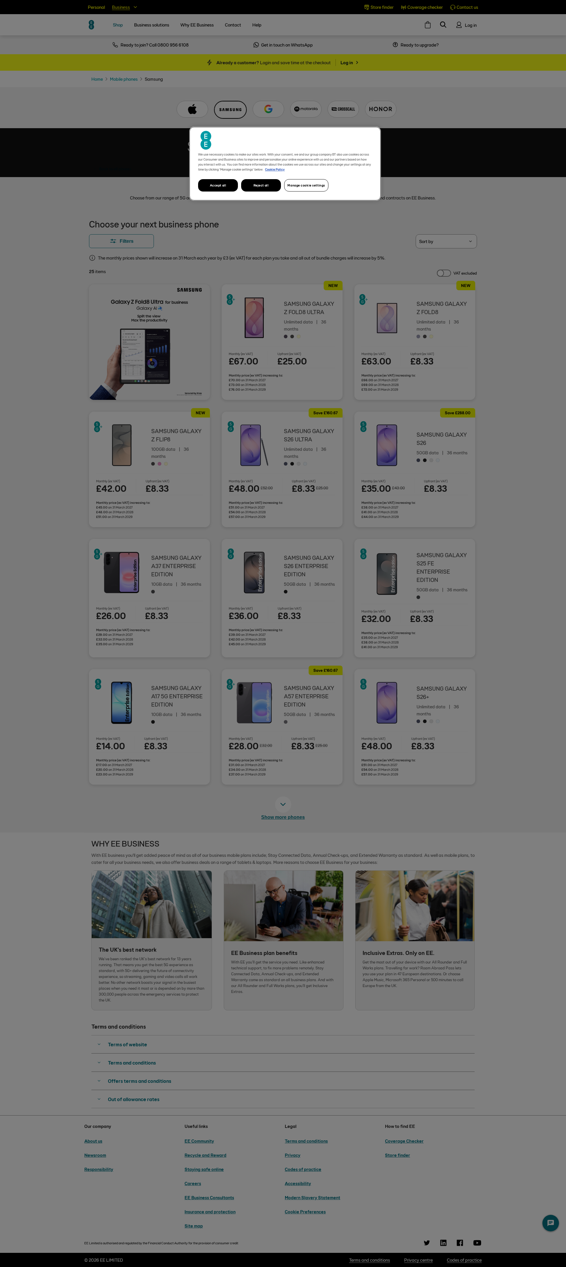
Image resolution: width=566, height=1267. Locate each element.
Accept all (218, 185)
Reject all (261, 185)
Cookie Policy (275, 169)
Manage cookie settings (306, 185)
